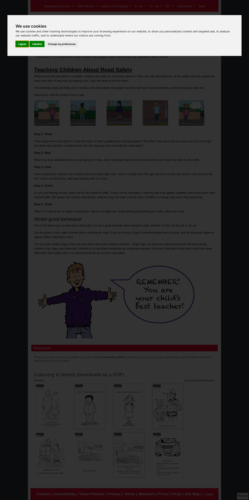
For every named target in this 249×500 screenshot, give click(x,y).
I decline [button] (37, 44)
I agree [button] (22, 44)
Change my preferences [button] (62, 44)
